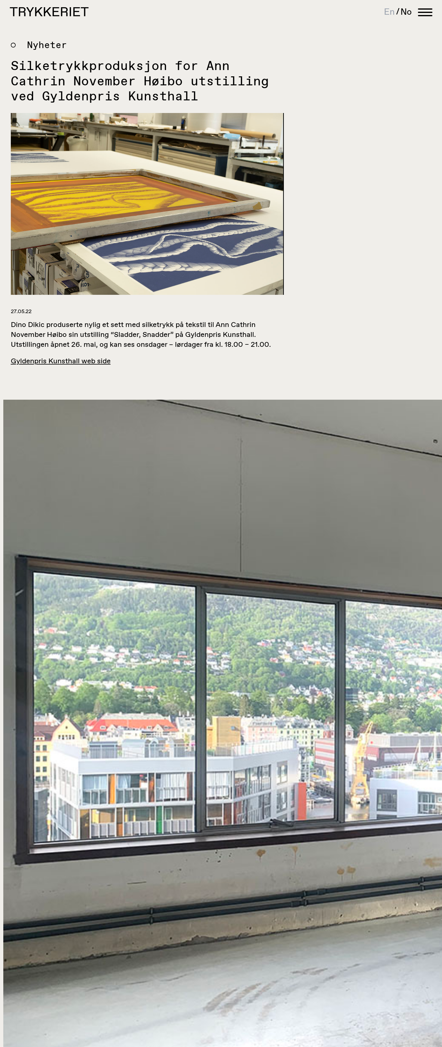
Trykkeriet (49, 13)
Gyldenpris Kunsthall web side (61, 361)
